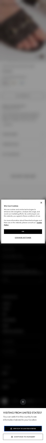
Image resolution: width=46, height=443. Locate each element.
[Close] (23, 402)
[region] (23, 222)
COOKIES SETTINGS (23, 238)
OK (23, 231)
